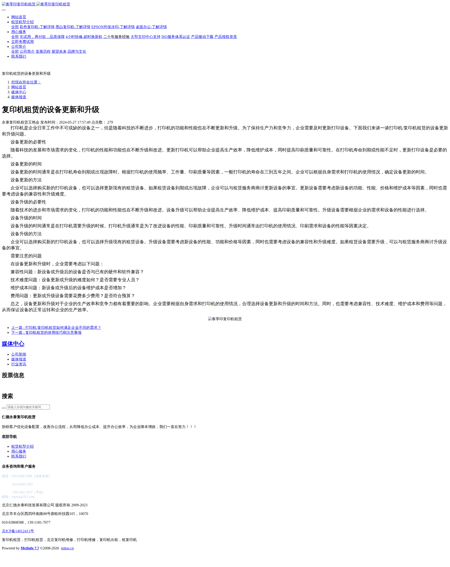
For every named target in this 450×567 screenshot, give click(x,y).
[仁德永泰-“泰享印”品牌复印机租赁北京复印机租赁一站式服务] (225, 4)
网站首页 (18, 17)
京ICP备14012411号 (18, 531)
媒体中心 (18, 92)
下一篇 (46, 332)
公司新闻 (18, 354)
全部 (15, 27)
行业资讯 (18, 364)
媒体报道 (18, 97)
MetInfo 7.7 (30, 548)
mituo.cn (67, 548)
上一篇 (56, 328)
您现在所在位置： (26, 82)
